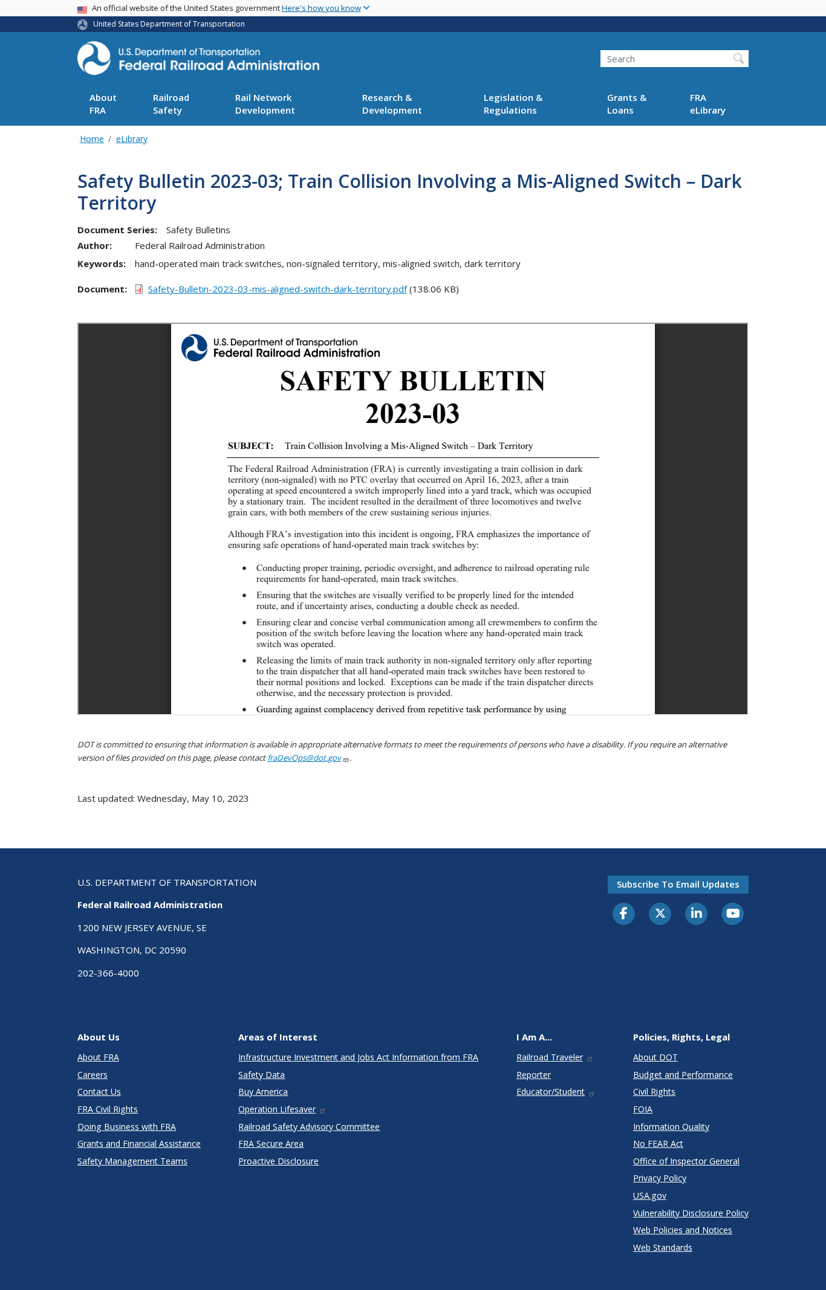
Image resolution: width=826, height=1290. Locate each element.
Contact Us (99, 1091)
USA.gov (649, 1195)
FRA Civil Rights (107, 1109)
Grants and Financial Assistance (139, 1143)
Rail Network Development (265, 104)
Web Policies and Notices (682, 1230)
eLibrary (132, 138)
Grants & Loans (626, 104)
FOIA (642, 1109)
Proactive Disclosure (278, 1161)
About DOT (655, 1057)
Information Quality (671, 1126)
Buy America (263, 1091)
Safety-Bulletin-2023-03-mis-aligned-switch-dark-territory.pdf (277, 289)
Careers (92, 1074)
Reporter (533, 1074)
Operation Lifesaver (277, 1109)
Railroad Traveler (549, 1057)
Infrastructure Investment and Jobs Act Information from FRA (358, 1057)
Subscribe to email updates (678, 884)
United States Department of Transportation (169, 24)
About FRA (103, 104)
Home (92, 138)
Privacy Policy (659, 1178)
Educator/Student (550, 1091)
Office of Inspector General (686, 1161)
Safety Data (261, 1074)
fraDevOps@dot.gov (304, 757)
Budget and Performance (683, 1074)
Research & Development (392, 104)
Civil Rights (654, 1091)
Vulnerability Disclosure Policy (691, 1213)
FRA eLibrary (708, 104)
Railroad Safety (171, 104)
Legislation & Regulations (513, 104)
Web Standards (662, 1247)
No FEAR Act (658, 1143)
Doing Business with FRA (126, 1126)
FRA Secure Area (271, 1143)
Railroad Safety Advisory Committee (309, 1126)
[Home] (198, 61)
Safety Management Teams (132, 1161)
